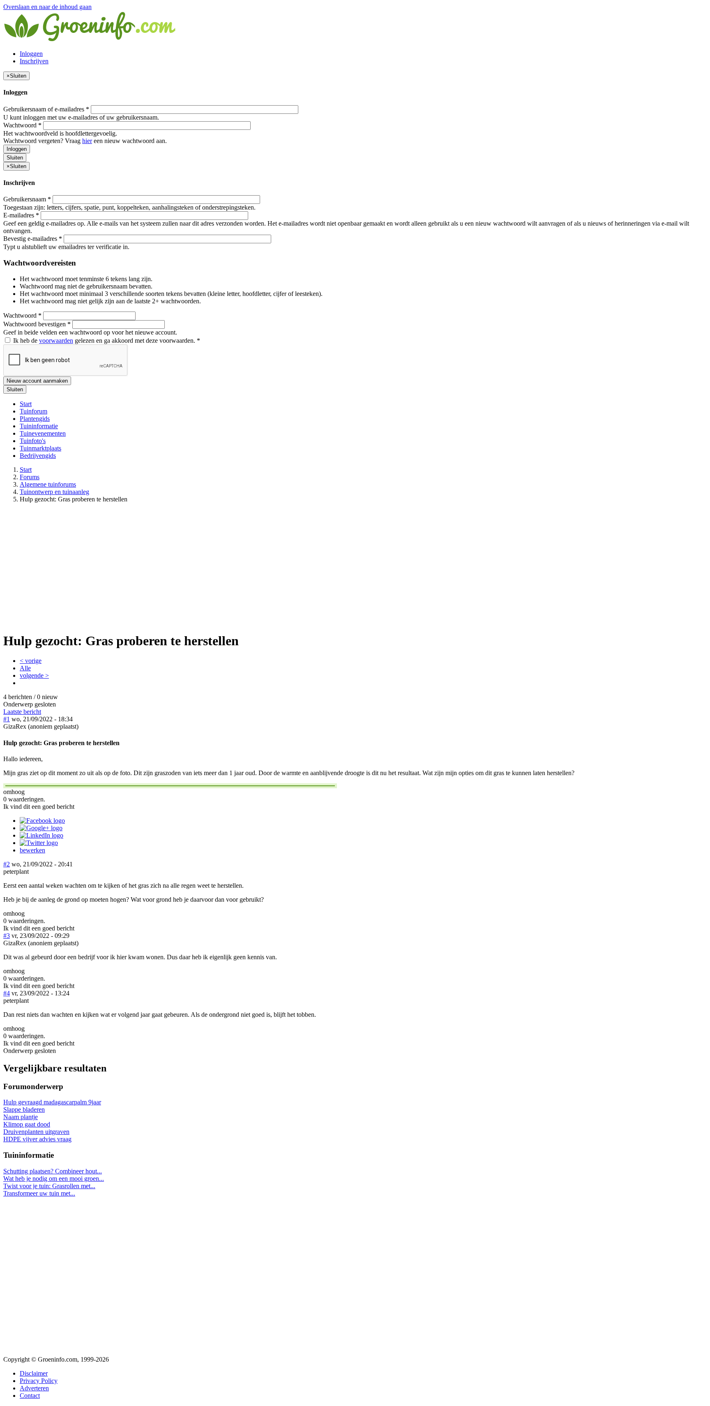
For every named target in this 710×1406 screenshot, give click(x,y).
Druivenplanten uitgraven (36, 1131)
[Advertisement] (355, 567)
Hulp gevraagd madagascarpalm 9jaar (52, 1102)
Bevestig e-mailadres (32, 238)
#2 (6, 864)
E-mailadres (21, 215)
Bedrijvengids (38, 455)
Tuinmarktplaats (40, 448)
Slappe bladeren (24, 1109)
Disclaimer (34, 1373)
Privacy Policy (39, 1380)
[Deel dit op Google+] (41, 827)
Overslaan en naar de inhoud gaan (47, 6)
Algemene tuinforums (48, 484)
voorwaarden (56, 340)
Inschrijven (34, 61)
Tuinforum (33, 411)
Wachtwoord (22, 125)
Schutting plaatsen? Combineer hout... (52, 1171)
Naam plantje (20, 1116)
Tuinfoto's (33, 440)
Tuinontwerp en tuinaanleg (54, 491)
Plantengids (35, 418)
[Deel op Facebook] (42, 820)
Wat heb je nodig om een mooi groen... (53, 1178)
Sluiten (15, 158)
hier (87, 140)
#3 (6, 935)
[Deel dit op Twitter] (39, 842)
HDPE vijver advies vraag (37, 1139)
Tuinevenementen (43, 433)
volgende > (34, 675)
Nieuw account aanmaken (37, 381)
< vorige (30, 660)
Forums (29, 476)
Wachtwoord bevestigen (37, 324)
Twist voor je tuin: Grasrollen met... (49, 1185)
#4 (6, 993)
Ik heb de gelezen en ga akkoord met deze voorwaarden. (106, 340)
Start (26, 403)
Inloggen (31, 53)
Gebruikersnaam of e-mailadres (46, 109)
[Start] (90, 39)
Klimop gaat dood (26, 1124)
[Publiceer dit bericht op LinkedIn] (41, 835)
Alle (25, 668)
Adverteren (34, 1388)
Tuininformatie (39, 425)
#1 (6, 719)
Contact (30, 1395)
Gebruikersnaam (27, 199)
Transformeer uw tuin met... (39, 1193)
